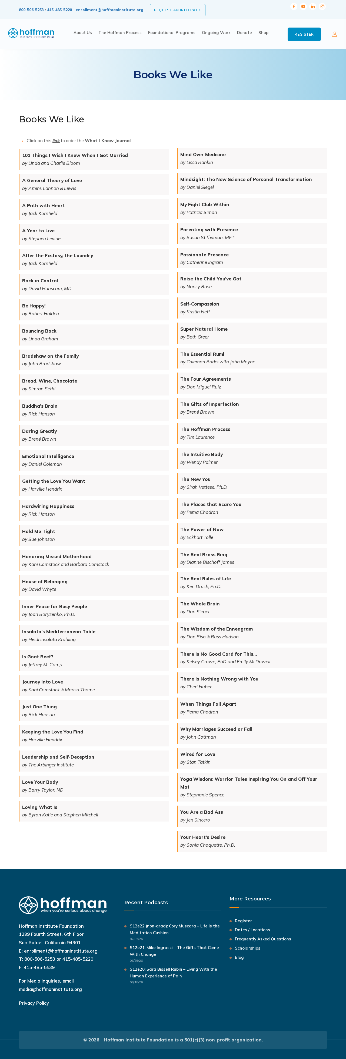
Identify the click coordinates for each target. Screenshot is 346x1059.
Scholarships (247, 948)
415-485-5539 (39, 967)
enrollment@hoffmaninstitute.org (109, 9)
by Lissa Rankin (196, 162)
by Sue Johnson (38, 539)
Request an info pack (177, 10)
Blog (239, 957)
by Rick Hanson (38, 514)
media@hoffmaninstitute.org (50, 989)
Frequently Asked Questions (263, 938)
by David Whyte (39, 589)
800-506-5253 (31, 9)
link (56, 140)
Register (304, 34)
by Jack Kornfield (39, 213)
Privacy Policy (34, 1003)
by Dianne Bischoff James (207, 562)
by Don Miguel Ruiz (200, 387)
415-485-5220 (59, 9)
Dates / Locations (252, 929)
